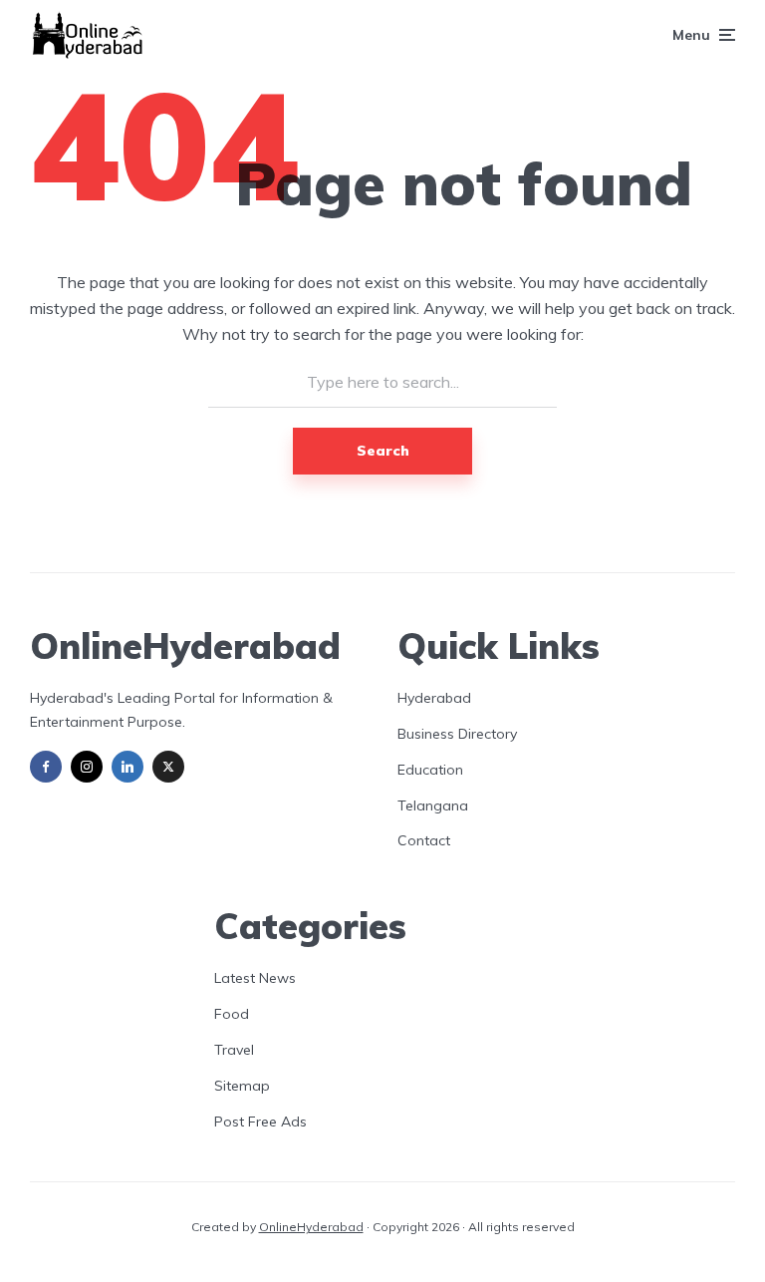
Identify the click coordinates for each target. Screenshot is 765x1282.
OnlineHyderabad (311, 1226)
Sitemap (242, 1086)
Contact (423, 840)
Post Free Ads (260, 1121)
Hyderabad (434, 698)
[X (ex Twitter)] (168, 767)
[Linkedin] (127, 767)
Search (383, 451)
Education (430, 770)
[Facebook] (46, 767)
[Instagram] (87, 767)
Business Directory (457, 734)
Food (231, 1014)
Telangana (432, 805)
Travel (234, 1050)
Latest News (255, 978)
